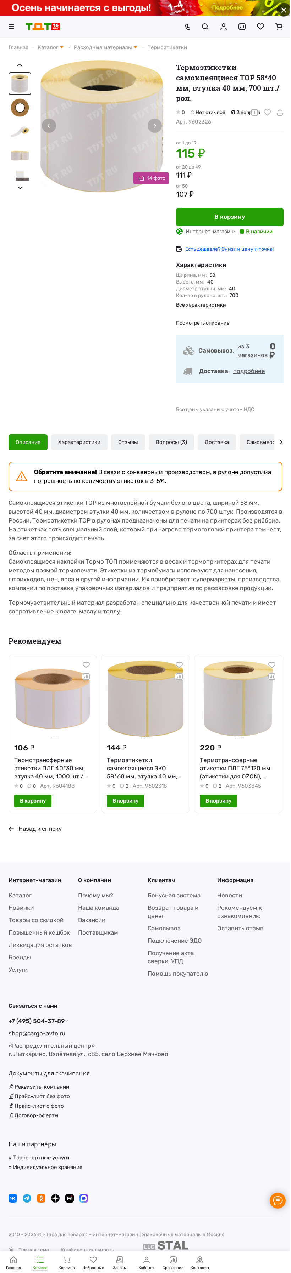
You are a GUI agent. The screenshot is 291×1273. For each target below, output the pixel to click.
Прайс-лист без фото (41, 1096)
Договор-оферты (36, 1115)
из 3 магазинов (252, 351)
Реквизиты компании (41, 1087)
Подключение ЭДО (175, 940)
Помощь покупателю (178, 973)
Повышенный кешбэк (39, 932)
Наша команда (98, 907)
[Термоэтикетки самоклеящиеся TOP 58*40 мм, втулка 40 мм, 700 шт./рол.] (102, 126)
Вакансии (91, 920)
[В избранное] (267, 112)
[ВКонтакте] (13, 1198)
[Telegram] (27, 1198)
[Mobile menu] (11, 26)
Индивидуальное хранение (47, 1167)
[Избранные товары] (260, 26)
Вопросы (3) (171, 442)
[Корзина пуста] (278, 26)
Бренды (20, 957)
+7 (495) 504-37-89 (37, 1020)
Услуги (18, 969)
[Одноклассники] (41, 1198)
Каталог (20, 895)
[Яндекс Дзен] (55, 1198)
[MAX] (83, 1198)
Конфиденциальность (87, 1250)
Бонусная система (174, 895)
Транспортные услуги (40, 1157)
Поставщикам (98, 932)
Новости (229, 895)
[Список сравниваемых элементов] (242, 26)
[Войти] (223, 26)
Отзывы (128, 442)
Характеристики (79, 442)
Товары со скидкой (36, 920)
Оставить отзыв (240, 928)
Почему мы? (95, 895)
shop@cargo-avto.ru (37, 1033)
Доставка (217, 442)
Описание (28, 442)
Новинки (21, 907)
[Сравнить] (254, 112)
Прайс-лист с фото (38, 1106)
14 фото (156, 178)
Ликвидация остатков (40, 944)
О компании (94, 880)
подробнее (249, 371)
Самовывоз (261, 442)
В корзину (229, 216)
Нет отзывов (209, 112)
